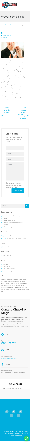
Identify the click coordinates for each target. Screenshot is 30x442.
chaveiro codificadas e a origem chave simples (22, 114)
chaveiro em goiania (9, 227)
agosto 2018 (7, 247)
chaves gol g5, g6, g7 (9, 220)
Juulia (5, 238)
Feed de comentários (9, 269)
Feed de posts (7, 266)
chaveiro (6, 218)
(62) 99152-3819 (8, 343)
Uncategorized (7, 35)
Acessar (6, 264)
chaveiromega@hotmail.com (9, 358)
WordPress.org (8, 271)
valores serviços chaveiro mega (12, 216)
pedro (6, 37)
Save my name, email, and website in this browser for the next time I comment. (14, 185)
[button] (26, 438)
